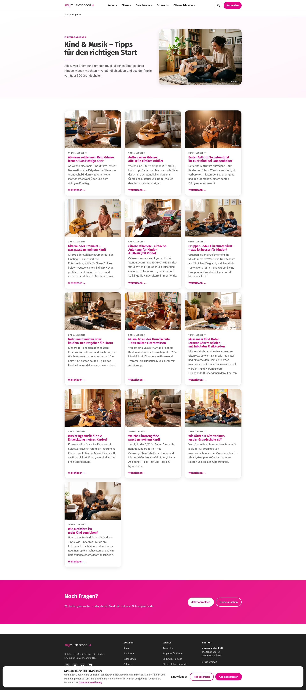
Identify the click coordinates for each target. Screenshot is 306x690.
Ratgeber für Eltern (172, 653)
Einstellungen (179, 676)
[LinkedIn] (90, 666)
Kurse (110, 5)
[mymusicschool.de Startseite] (78, 645)
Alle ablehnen (202, 676)
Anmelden (232, 5)
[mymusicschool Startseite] (79, 5)
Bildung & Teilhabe (172, 658)
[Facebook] (75, 666)
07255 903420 (209, 661)
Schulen (161, 5)
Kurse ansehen (229, 602)
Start (66, 14)
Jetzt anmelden (200, 602)
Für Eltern (129, 653)
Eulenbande (143, 5)
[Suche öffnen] (218, 5)
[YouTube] (83, 666)
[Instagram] (67, 666)
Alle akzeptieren (228, 676)
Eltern (125, 5)
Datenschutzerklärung (90, 682)
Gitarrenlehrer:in (183, 5)
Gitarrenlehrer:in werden (175, 664)
